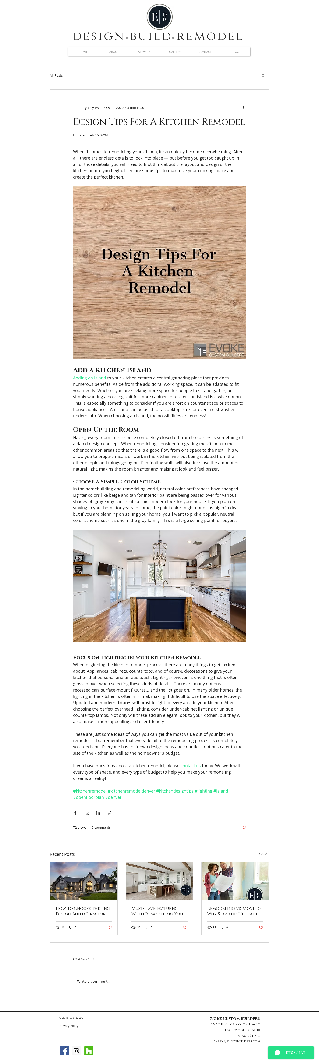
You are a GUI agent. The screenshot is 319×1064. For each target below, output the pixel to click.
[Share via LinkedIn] (98, 813)
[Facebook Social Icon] (64, 1050)
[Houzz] (88, 1050)
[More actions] (243, 107)
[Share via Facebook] (75, 813)
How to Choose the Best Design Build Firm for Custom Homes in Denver (83, 911)
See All (264, 853)
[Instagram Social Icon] (76, 1050)
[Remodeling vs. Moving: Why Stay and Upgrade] (235, 881)
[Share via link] (109, 813)
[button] (263, 75)
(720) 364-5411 (250, 1036)
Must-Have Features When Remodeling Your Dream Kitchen (158, 911)
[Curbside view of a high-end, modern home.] (83, 881)
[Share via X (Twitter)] (87, 813)
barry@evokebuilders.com (236, 1041)
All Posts (56, 75)
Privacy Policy (69, 1026)
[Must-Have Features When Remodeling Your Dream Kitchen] (159, 881)
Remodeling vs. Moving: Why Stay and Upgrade (234, 911)
